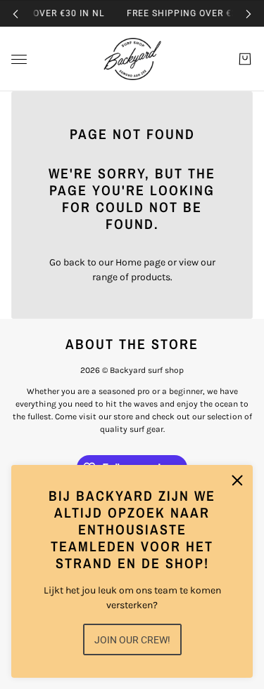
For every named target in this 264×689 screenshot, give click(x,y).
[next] (248, 14)
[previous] (15, 14)
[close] (237, 480)
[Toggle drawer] (19, 59)
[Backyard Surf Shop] (132, 59)
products (150, 277)
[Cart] (245, 59)
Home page (140, 262)
